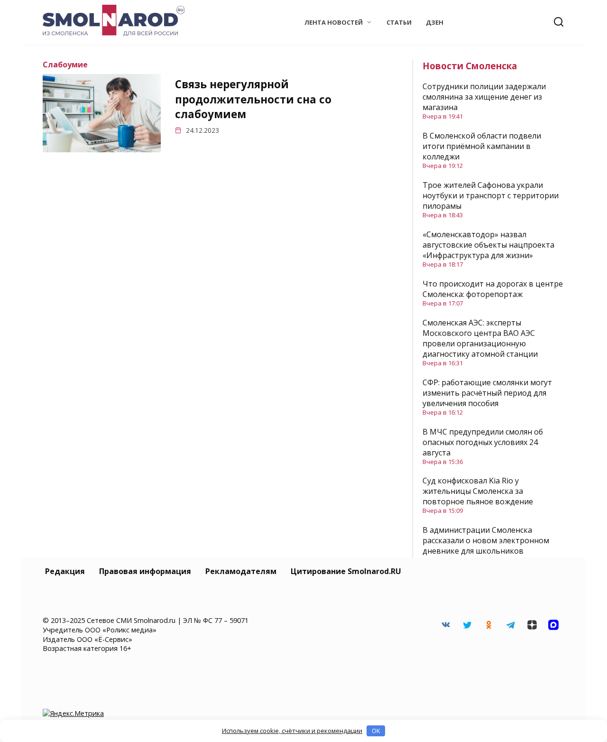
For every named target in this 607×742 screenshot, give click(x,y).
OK (376, 730)
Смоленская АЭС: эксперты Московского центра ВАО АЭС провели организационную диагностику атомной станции (480, 338)
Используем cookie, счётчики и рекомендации (292, 730)
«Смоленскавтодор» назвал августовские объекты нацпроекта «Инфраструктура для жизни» (488, 244)
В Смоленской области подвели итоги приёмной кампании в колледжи (482, 146)
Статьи (399, 22)
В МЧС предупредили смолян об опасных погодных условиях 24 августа (483, 442)
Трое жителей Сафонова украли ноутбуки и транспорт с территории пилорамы (491, 195)
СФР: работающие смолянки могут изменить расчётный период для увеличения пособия (487, 392)
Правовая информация (145, 571)
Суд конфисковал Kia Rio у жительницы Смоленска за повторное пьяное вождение (478, 491)
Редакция (65, 571)
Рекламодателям (240, 571)
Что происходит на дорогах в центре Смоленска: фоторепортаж (493, 288)
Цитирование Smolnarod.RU (346, 571)
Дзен (434, 22)
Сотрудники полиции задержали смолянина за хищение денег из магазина (484, 96)
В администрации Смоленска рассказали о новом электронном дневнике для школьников (486, 540)
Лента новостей (333, 22)
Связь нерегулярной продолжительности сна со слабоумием (253, 99)
